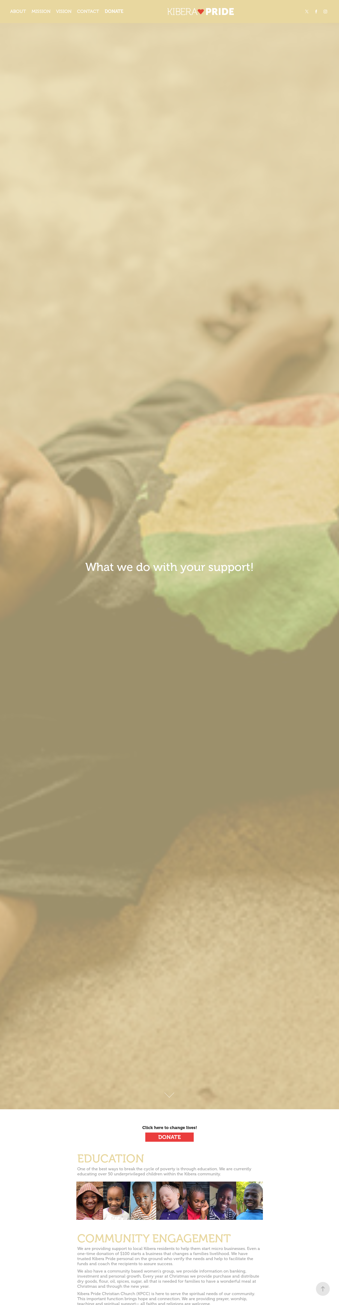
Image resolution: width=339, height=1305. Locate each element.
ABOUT (18, 11)
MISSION (41, 11)
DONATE (114, 11)
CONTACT (88, 11)
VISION (63, 11)
